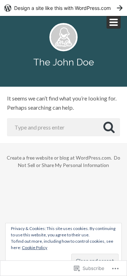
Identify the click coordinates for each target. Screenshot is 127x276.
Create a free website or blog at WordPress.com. (59, 158)
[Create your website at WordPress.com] (63, 8)
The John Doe (63, 62)
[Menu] (114, 22)
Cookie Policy (34, 247)
